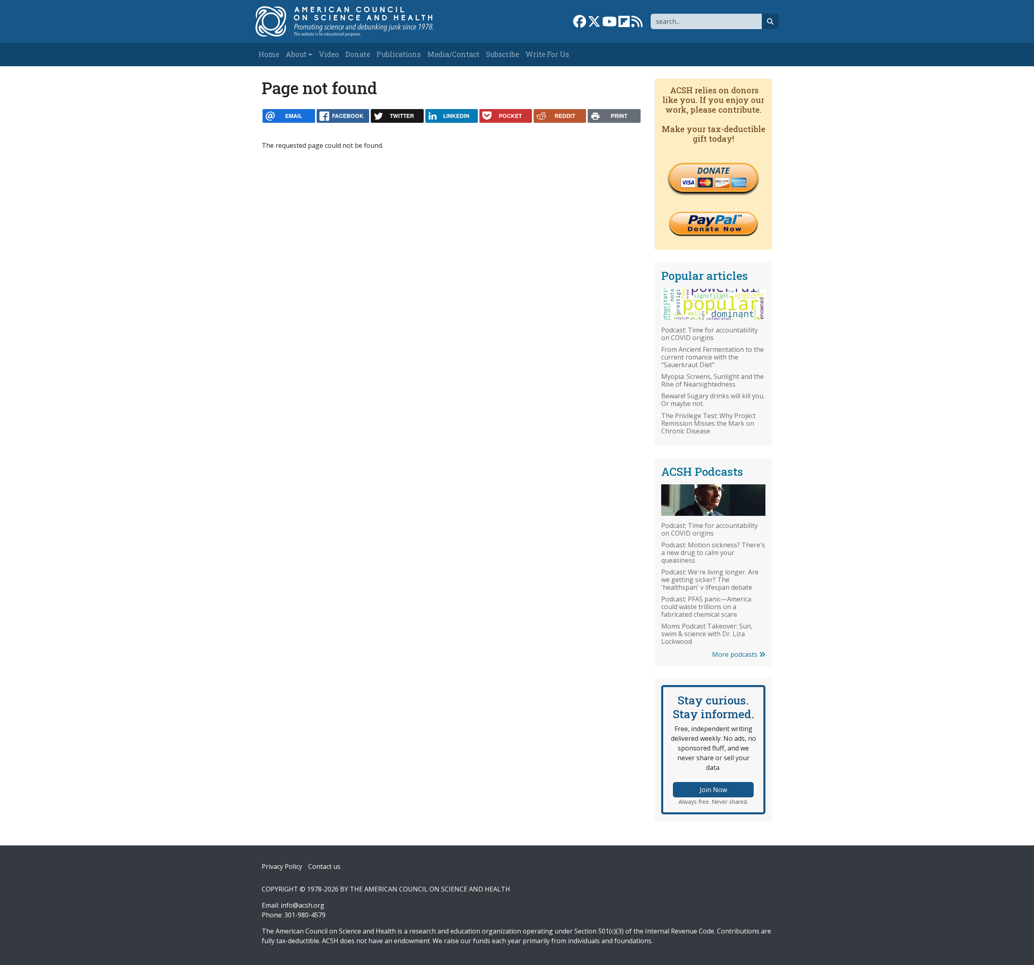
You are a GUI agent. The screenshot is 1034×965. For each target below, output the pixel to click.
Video (329, 54)
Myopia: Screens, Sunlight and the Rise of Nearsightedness (712, 380)
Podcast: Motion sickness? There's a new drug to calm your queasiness (713, 552)
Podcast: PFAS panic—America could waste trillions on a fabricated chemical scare (706, 607)
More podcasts (735, 654)
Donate (357, 54)
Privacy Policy (282, 866)
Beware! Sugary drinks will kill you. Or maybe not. (713, 399)
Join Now (713, 789)
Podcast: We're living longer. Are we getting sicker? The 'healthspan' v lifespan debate (710, 580)
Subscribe (502, 54)
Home (268, 54)
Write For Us (547, 54)
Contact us (324, 866)
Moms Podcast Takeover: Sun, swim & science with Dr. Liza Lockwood (706, 634)
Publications (398, 54)
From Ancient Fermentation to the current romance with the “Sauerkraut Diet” (712, 357)
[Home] (352, 21)
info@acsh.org (302, 905)
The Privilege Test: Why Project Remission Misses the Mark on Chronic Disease (708, 423)
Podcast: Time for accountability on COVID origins (709, 334)
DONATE (713, 170)
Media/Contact (453, 54)
